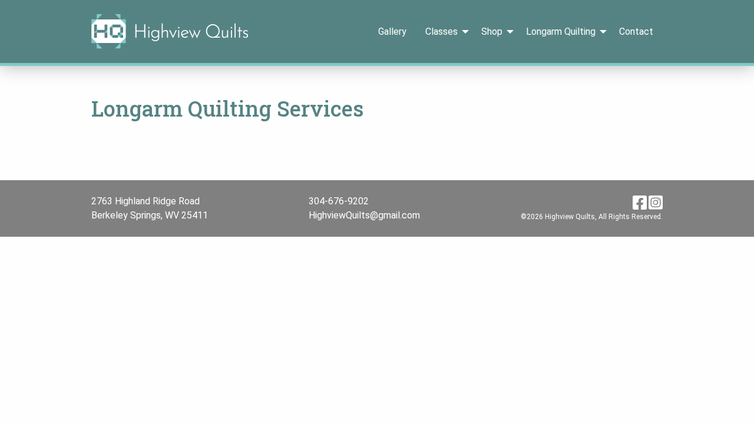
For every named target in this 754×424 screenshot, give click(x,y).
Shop (491, 31)
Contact (636, 31)
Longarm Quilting (561, 31)
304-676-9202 (339, 201)
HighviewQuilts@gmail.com (364, 215)
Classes (441, 31)
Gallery (392, 31)
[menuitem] (392, 31)
